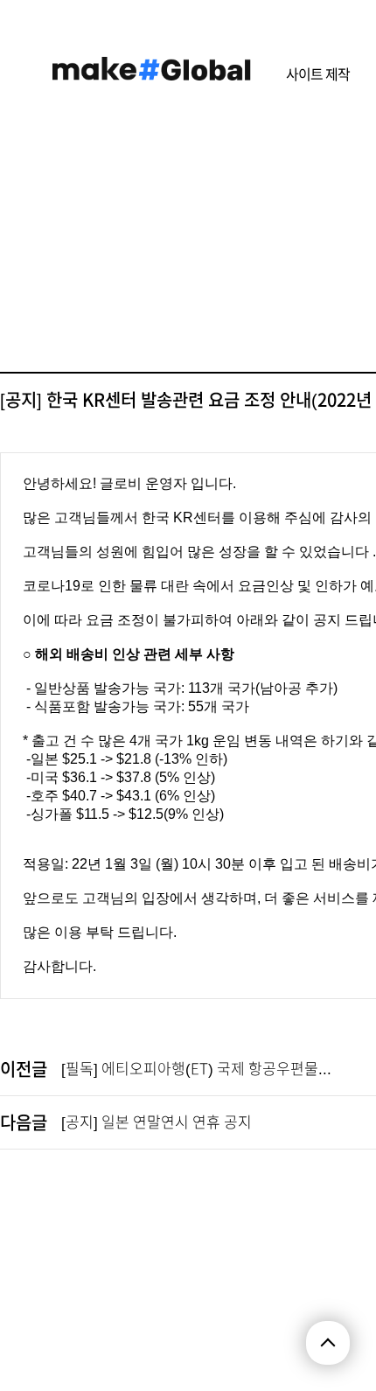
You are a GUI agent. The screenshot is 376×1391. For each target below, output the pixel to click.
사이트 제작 (318, 74)
